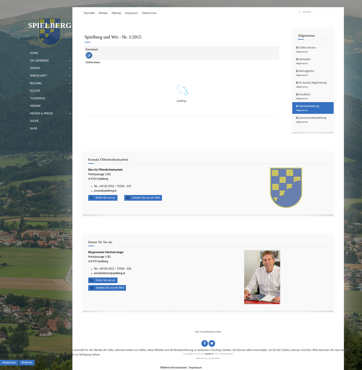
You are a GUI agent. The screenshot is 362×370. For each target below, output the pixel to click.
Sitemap (116, 13)
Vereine (35, 106)
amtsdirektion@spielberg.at (109, 273)
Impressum (131, 13)
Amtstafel (303, 61)
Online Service (306, 49)
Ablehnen (26, 362)
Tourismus (37, 98)
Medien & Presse (41, 113)
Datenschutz (149, 13)
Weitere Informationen (173, 367)
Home (34, 53)
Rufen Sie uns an (104, 198)
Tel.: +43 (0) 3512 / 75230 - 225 (112, 186)
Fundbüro (303, 96)
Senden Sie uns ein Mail (144, 198)
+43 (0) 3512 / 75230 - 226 (115, 268)
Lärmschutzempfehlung (311, 120)
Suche (34, 121)
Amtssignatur (305, 73)
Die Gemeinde (39, 60)
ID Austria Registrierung (311, 85)
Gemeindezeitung (307, 108)
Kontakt (103, 13)
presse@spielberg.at (105, 191)
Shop (33, 128)
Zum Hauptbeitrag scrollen (208, 332)
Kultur (35, 91)
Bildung (36, 83)
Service (35, 68)
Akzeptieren (9, 362)
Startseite (89, 13)
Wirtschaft (38, 76)
